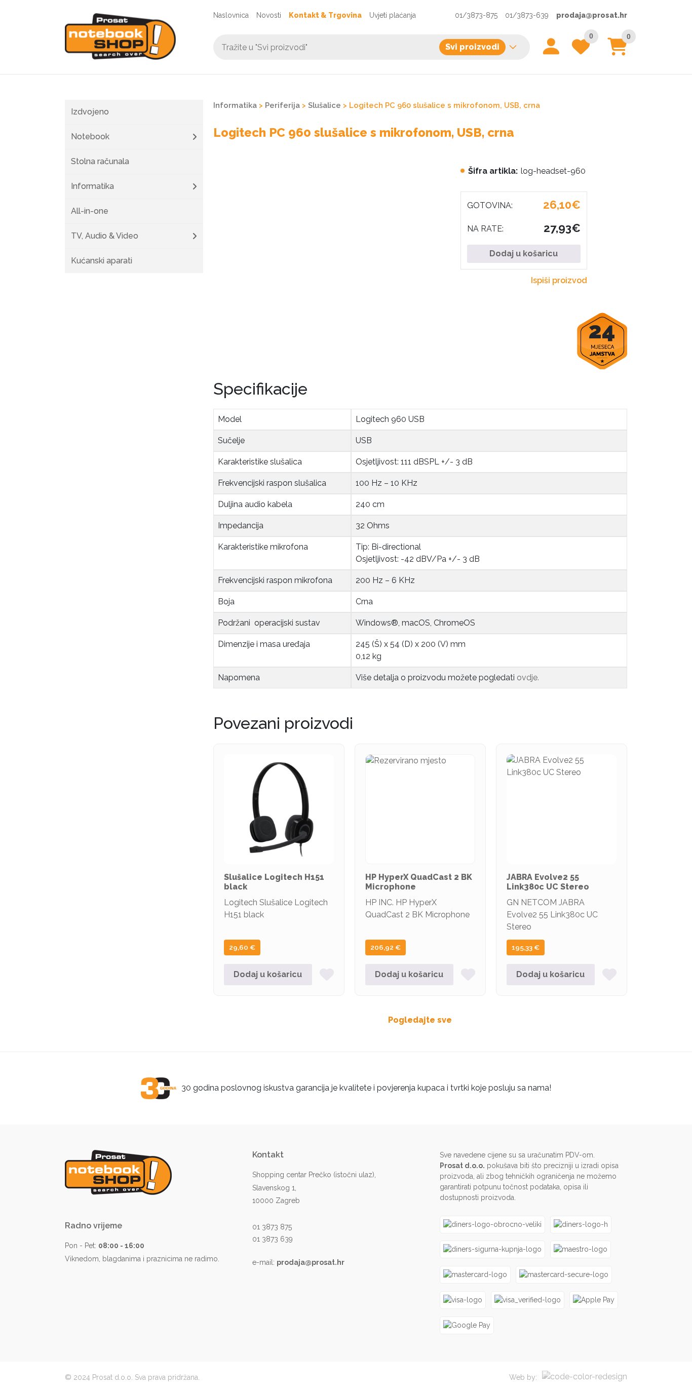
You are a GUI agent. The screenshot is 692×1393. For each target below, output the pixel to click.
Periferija (282, 105)
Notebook (90, 136)
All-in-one (89, 211)
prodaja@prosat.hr (591, 15)
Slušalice (324, 105)
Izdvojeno (90, 112)
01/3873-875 (476, 15)
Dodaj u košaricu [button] (268, 974)
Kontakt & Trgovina (325, 15)
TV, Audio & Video (104, 236)
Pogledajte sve (420, 1020)
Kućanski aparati (101, 260)
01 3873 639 (272, 1239)
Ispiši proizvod (559, 280)
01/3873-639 (527, 15)
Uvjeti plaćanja (392, 15)
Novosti (268, 15)
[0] (617, 50)
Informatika (92, 186)
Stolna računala (100, 161)
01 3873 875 (272, 1227)
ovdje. (528, 677)
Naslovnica (231, 15)
